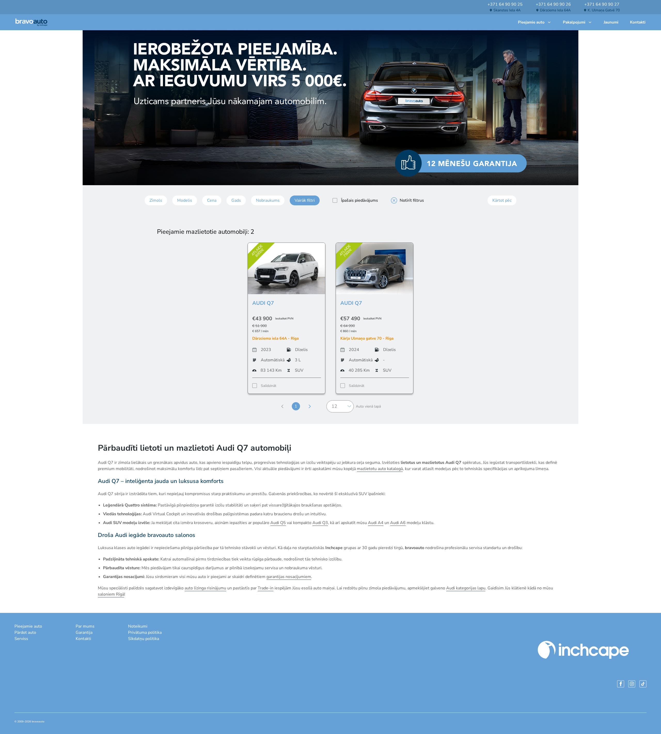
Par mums (85, 626)
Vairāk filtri (305, 200)
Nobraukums (268, 200)
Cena (211, 200)
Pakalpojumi (574, 22)
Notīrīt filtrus (412, 200)
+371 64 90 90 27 (601, 4)
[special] (335, 200)
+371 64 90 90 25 (505, 4)
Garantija (84, 632)
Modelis (184, 200)
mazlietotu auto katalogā (380, 469)
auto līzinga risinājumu (205, 588)
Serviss (21, 639)
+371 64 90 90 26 (553, 4)
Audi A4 (375, 523)
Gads (236, 200)
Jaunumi (611, 22)
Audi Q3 (320, 523)
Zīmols (155, 200)
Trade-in (265, 588)
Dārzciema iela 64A (555, 10)
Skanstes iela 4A (507, 10)
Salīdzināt (268, 385)
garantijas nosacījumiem (288, 577)
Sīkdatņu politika (143, 639)
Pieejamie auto (531, 22)
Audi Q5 (278, 523)
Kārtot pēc (502, 200)
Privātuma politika (145, 632)
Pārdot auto (25, 632)
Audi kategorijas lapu (465, 588)
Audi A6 (398, 523)
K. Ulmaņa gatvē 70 (604, 10)
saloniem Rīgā (111, 594)
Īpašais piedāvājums (359, 200)
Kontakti (638, 22)
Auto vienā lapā (368, 406)
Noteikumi (137, 626)
